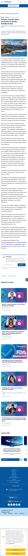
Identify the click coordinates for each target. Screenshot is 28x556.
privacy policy (4, 268)
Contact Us (14, 474)
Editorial (14, 473)
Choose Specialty (12, 5)
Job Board (14, 476)
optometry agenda (22, 242)
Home (2, 13)
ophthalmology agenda (7, 242)
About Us (14, 471)
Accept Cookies (15, 553)
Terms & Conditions (14, 477)
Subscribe (21, 264)
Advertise (14, 470)
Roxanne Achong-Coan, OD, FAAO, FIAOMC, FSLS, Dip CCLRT (13, 393)
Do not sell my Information (14, 480)
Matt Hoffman (6, 308)
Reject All (16, 549)
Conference (7, 13)
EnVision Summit (11, 275)
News (16, 513)
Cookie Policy (11, 543)
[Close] (25, 531)
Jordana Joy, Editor (7, 336)
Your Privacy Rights (14, 482)
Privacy (14, 479)
